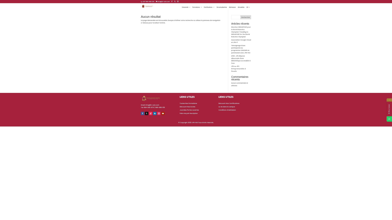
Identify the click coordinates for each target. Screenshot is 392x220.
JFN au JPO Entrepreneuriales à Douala (238, 68)
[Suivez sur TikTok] (150, 113)
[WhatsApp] (389, 119)
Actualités (241, 7)
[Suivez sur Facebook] (142, 113)
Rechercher (245, 17)
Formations (196, 7)
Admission (232, 7)
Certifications (208, 7)
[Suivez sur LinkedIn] (154, 113)
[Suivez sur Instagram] (158, 113)
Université (185, 7)
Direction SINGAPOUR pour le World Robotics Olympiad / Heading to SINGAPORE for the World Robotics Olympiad (241, 32)
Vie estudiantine (222, 7)
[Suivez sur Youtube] (163, 113)
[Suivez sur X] (146, 113)
